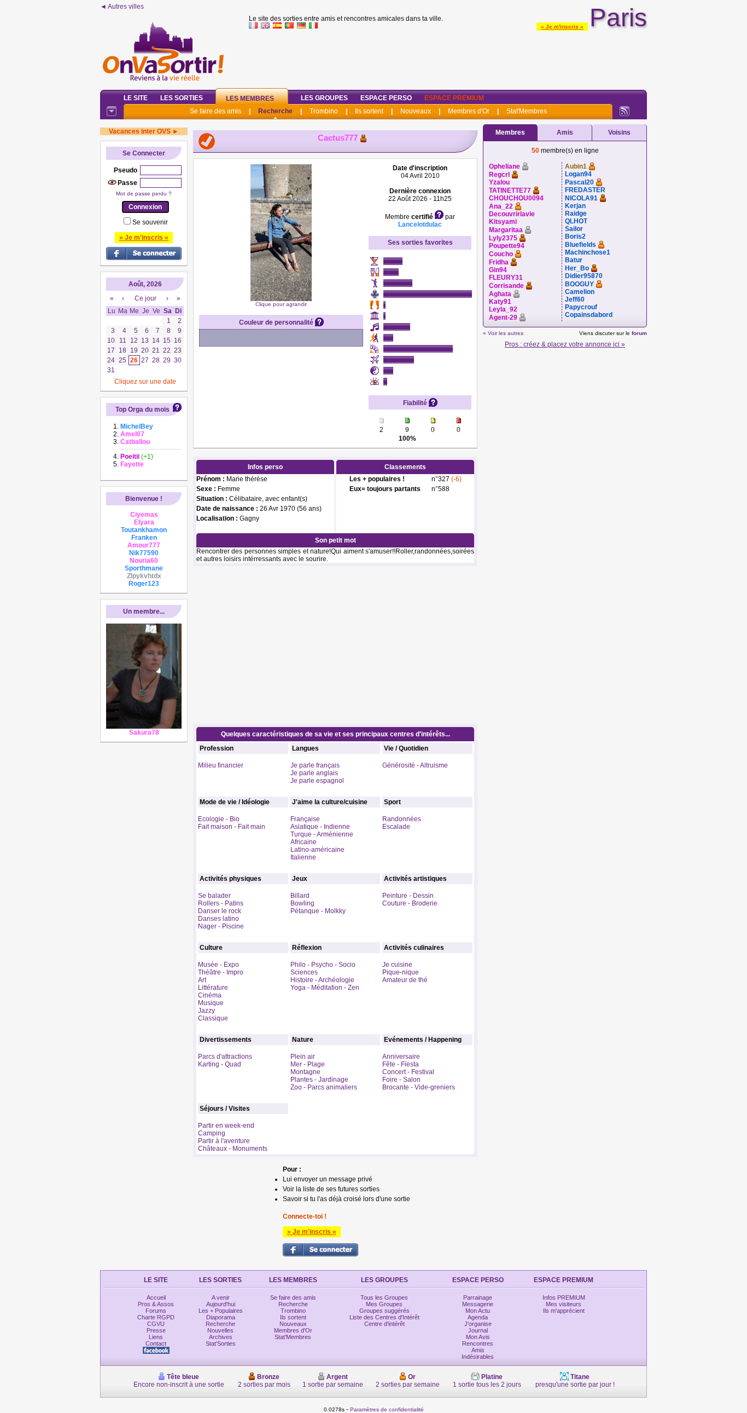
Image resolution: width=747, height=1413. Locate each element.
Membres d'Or (468, 111)
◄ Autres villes (122, 6)
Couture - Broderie (409, 903)
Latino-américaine (317, 849)
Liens (156, 1337)
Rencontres (477, 1343)
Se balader (214, 895)
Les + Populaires (221, 1310)
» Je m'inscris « (562, 27)
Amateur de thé (405, 980)
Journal (478, 1330)
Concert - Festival (408, 1072)
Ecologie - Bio (219, 819)
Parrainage (477, 1297)
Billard (300, 895)
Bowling (302, 903)
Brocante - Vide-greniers (418, 1087)
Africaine (303, 842)
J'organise (478, 1323)
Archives (220, 1337)
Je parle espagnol (317, 781)
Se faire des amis (215, 111)
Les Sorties (181, 98)
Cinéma (209, 995)
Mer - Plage (307, 1064)
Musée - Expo (218, 964)
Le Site (136, 98)
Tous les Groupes (384, 1297)
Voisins (619, 132)
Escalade (396, 827)
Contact (155, 1343)
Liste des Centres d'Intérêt (384, 1317)
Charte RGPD (155, 1317)
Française (305, 819)
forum (639, 333)
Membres (510, 132)
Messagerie (477, 1304)
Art (202, 980)
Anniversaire (401, 1056)
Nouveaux (415, 111)
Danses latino (218, 918)
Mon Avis (478, 1337)
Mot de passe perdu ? (144, 194)
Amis (565, 132)
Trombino (324, 111)
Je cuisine (397, 964)
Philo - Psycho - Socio (322, 964)
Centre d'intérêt (384, 1323)
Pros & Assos (156, 1304)
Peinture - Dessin (408, 895)
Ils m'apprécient (564, 1310)
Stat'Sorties (221, 1343)
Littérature (213, 987)
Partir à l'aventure (224, 1141)
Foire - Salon (401, 1079)
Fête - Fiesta (400, 1064)
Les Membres (250, 98)
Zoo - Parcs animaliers (323, 1087)
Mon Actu (477, 1310)
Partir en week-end (226, 1125)
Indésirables (478, 1356)
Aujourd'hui (220, 1304)
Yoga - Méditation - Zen (324, 987)
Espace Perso (386, 98)
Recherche (275, 111)
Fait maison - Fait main (231, 827)
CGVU (156, 1323)
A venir (221, 1297)
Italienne (303, 857)
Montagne (305, 1072)
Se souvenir (150, 222)
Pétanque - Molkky (318, 911)
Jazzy (206, 1010)
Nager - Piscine (221, 926)
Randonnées (401, 819)
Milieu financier (220, 765)
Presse (156, 1330)
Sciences (304, 972)
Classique (213, 1018)
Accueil (156, 1297)
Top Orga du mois (142, 409)
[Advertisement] (448, 57)
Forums (155, 1310)
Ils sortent (369, 111)
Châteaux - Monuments (232, 1148)
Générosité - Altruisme (415, 765)
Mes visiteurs (563, 1304)
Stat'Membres (526, 111)
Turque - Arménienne (321, 834)
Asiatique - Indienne (320, 827)
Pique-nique (400, 972)
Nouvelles (220, 1330)
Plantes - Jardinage (319, 1079)
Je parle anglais (314, 773)
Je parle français (315, 765)
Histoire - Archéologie (322, 980)
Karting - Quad (219, 1064)
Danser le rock (219, 911)
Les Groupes (324, 98)
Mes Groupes (384, 1304)
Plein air (302, 1056)
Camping (211, 1133)
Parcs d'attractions (225, 1056)
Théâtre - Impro (220, 972)
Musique (211, 1003)
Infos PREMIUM (563, 1297)
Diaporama (220, 1317)
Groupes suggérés (384, 1310)
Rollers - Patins (220, 903)
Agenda (478, 1317)
